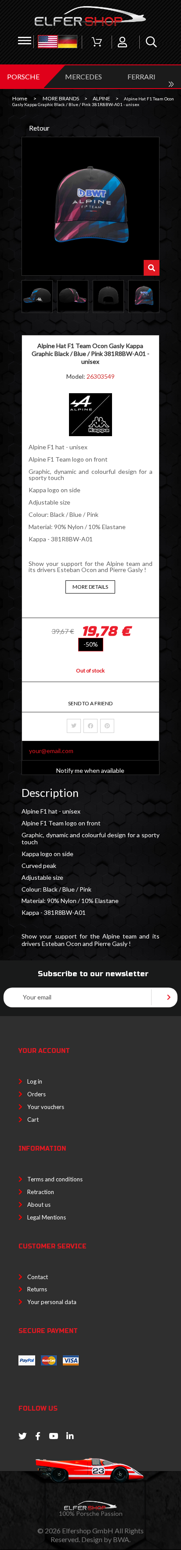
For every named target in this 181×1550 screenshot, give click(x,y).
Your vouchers (45, 1106)
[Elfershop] (90, 16)
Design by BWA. (105, 1539)
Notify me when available (90, 770)
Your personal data (51, 1301)
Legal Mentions (46, 1217)
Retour (39, 128)
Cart (33, 1119)
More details (90, 586)
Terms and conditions (55, 1179)
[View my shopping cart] (96, 42)
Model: (76, 376)
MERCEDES (83, 76)
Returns (37, 1289)
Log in (34, 1081)
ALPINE (101, 99)
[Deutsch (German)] (67, 42)
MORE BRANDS (61, 99)
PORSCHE (23, 76)
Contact (37, 1276)
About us (39, 1204)
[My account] (122, 42)
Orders (36, 1094)
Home (19, 99)
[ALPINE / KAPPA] (90, 433)
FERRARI (141, 76)
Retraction (40, 1191)
